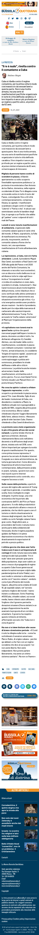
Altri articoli (20, 790)
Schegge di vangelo (10, 39)
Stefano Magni (14, 75)
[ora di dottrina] (19, 770)
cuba (7, 669)
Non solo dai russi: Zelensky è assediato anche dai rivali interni (11, 822)
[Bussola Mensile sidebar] (19, 743)
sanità (16, 673)
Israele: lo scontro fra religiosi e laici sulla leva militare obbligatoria (10, 835)
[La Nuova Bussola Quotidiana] (19, 11)
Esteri (24, 51)
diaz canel (31, 669)
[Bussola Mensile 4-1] (19, 716)
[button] (19, 32)
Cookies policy (18, 919)
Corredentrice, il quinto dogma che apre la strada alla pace (10, 809)
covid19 (22, 673)
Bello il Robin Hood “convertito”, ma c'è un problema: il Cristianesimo (11, 847)
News (11, 23)
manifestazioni (6, 673)
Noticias (11, 27)
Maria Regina (28, 39)
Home (17, 51)
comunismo (15, 669)
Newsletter (29, 27)
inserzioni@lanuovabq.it (11, 886)
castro (23, 669)
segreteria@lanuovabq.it (11, 883)
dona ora (29, 23)
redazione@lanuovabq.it (11, 881)
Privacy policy (7, 919)
